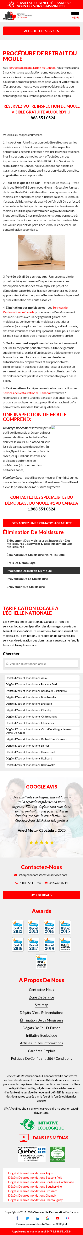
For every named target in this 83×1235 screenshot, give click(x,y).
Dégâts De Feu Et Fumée (41, 1028)
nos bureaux (41, 895)
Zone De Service (41, 997)
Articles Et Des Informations (41, 1043)
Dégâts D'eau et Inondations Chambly (29, 710)
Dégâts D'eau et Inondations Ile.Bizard (29, 758)
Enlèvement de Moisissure (26, 586)
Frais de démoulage (21, 562)
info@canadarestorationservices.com (43, 875)
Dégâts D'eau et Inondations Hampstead (30, 752)
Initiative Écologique (41, 1035)
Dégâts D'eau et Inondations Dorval (27, 745)
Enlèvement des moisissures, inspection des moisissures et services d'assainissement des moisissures (39, 543)
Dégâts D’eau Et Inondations (41, 1012)
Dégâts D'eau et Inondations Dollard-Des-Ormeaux (37, 739)
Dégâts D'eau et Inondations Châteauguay (31, 716)
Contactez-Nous (41, 989)
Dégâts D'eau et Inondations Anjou (27, 678)
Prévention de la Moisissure (27, 578)
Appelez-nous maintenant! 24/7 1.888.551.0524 (41, 1231)
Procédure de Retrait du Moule (29, 570)
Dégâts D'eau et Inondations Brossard (29, 703)
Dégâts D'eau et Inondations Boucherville (31, 697)
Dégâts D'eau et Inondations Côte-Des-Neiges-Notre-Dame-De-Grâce (39, 731)
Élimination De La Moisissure (41, 1020)
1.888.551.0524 (41, 117)
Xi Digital (61, 1224)
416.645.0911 (58, 883)
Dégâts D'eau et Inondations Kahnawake (30, 764)
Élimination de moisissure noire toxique (36, 554)
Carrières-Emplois (41, 1051)
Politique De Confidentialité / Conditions (41, 1058)
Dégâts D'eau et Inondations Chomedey (30, 723)
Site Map (41, 1005)
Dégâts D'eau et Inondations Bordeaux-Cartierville (36, 690)
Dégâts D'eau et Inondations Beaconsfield (31, 684)
